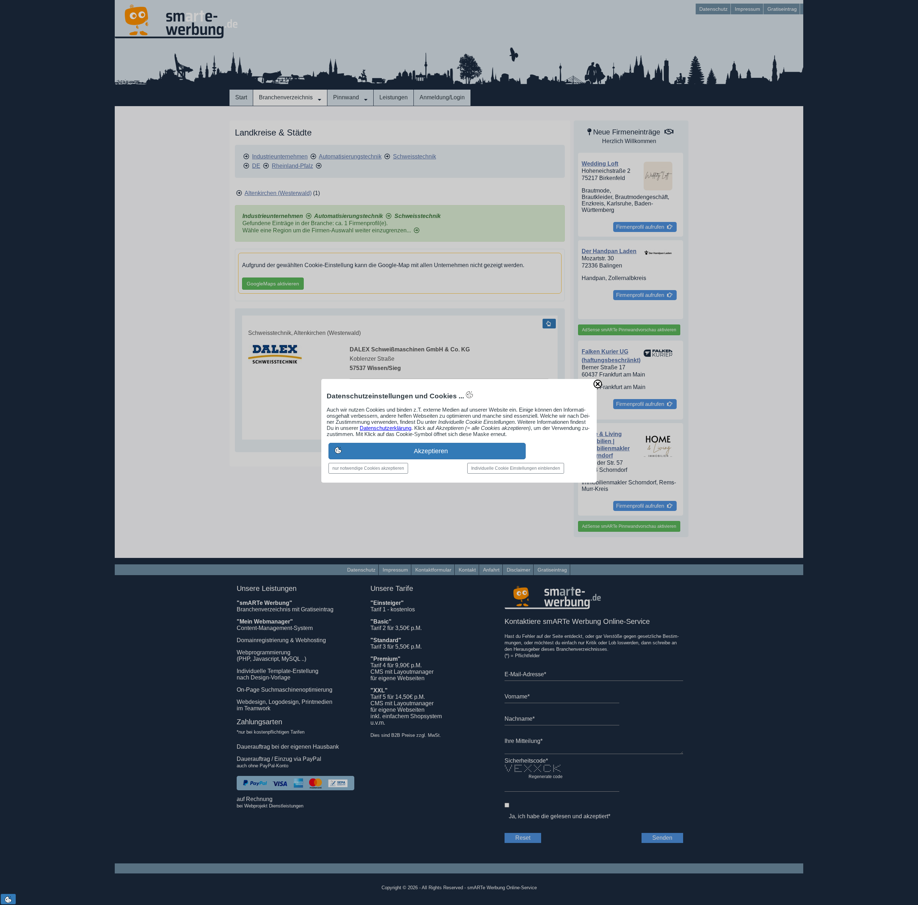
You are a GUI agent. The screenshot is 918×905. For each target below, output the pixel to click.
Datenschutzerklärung (385, 428)
